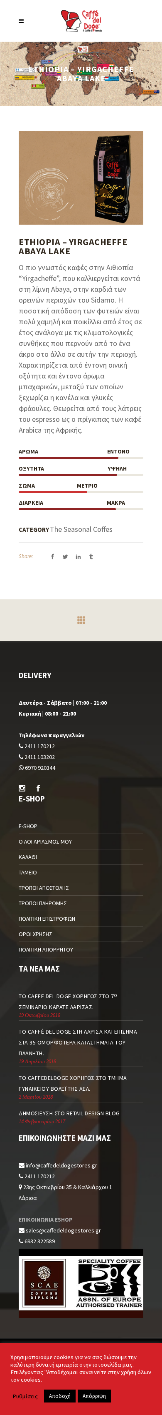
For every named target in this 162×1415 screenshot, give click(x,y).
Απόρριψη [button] (94, 1396)
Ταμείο (28, 872)
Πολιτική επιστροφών (47, 918)
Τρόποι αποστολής (44, 888)
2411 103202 (39, 757)
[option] (81, 178)
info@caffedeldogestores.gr (61, 1165)
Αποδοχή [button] (60, 1396)
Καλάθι (28, 857)
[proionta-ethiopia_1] (81, 178)
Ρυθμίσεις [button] (25, 1396)
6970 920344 (39, 767)
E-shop (28, 826)
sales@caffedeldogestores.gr (63, 1230)
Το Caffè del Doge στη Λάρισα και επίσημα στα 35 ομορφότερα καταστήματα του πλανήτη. (78, 1042)
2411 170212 (39, 746)
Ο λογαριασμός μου (45, 841)
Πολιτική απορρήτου (46, 949)
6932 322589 (39, 1241)
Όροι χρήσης (35, 934)
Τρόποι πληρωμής (43, 903)
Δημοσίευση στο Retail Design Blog (69, 1113)
